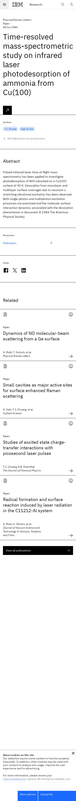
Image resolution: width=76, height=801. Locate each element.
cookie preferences (14, 779)
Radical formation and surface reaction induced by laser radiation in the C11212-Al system (37, 505)
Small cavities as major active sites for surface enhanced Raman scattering (37, 390)
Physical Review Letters (17, 19)
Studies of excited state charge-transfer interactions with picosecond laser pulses (34, 447)
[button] (73, 753)
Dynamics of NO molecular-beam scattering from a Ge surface (36, 335)
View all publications (18, 550)
